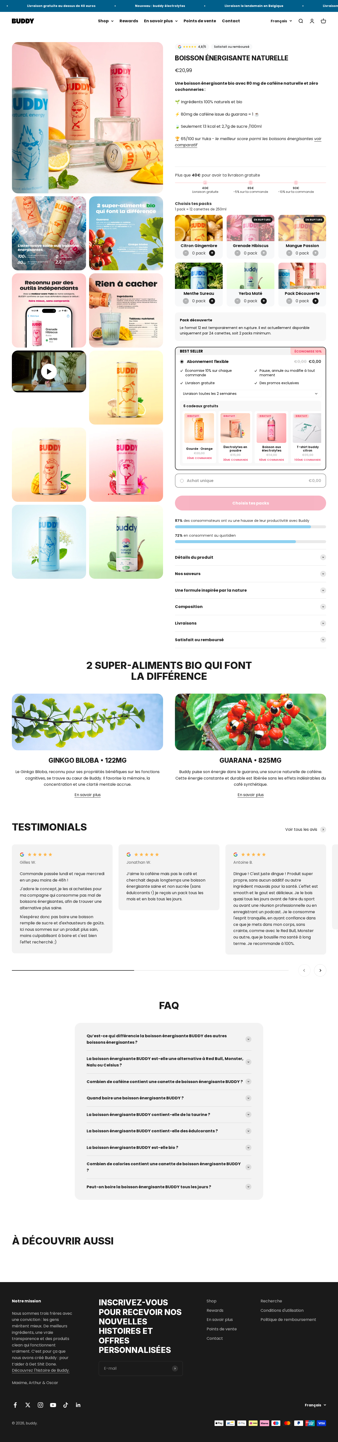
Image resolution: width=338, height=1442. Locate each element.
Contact (231, 21)
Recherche (271, 1301)
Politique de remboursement (288, 1319)
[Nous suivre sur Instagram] (40, 1405)
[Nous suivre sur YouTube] (53, 1405)
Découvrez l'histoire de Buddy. (41, 1370)
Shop (103, 21)
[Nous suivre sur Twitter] (27, 1405)
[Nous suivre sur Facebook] (15, 1405)
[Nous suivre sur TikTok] (65, 1405)
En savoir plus (158, 21)
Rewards (129, 21)
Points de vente (200, 21)
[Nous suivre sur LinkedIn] (78, 1405)
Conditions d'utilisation (282, 1310)
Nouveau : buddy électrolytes (138, 6)
